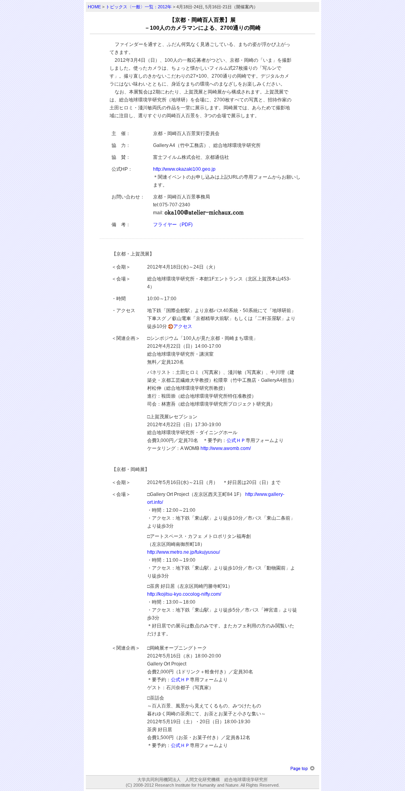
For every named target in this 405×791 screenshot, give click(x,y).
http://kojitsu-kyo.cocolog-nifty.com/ (184, 594)
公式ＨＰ (236, 440)
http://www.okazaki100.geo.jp (184, 169)
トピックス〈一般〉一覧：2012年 (139, 6)
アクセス (182, 326)
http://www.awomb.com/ (226, 448)
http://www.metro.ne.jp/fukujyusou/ (183, 552)
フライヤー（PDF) (173, 224)
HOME (94, 6)
